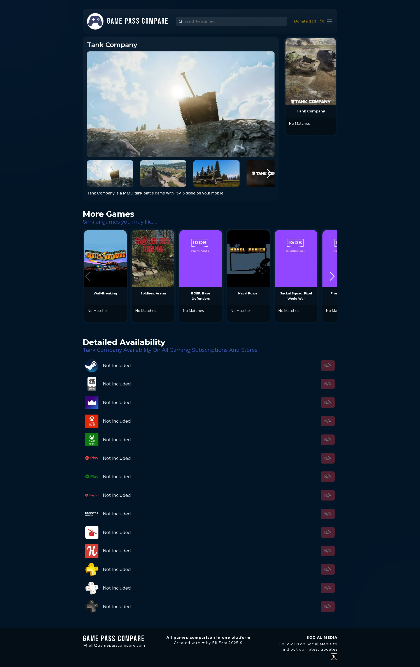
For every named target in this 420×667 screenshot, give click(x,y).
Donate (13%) (306, 21)
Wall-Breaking (105, 293)
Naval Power (248, 293)
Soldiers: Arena (153, 293)
